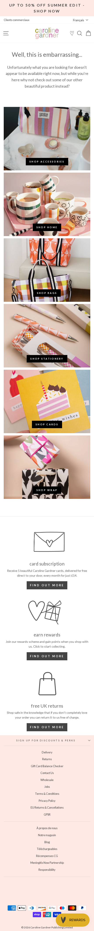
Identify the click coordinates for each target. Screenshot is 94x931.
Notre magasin (47, 835)
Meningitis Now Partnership (47, 862)
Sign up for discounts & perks (45, 740)
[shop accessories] (47, 138)
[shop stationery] (47, 335)
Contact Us (47, 773)
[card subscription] (47, 541)
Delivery (47, 752)
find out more (47, 656)
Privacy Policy (47, 800)
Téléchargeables (47, 849)
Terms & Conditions (47, 793)
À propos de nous (47, 828)
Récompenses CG (47, 856)
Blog (47, 842)
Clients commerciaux (16, 20)
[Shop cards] (47, 401)
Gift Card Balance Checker (47, 766)
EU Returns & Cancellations (47, 807)
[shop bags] (47, 270)
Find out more (47, 585)
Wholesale (47, 780)
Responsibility (47, 869)
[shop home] (47, 204)
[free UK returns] (47, 683)
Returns (47, 759)
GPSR (47, 814)
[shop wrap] (47, 467)
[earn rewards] (47, 612)
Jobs (47, 786)
